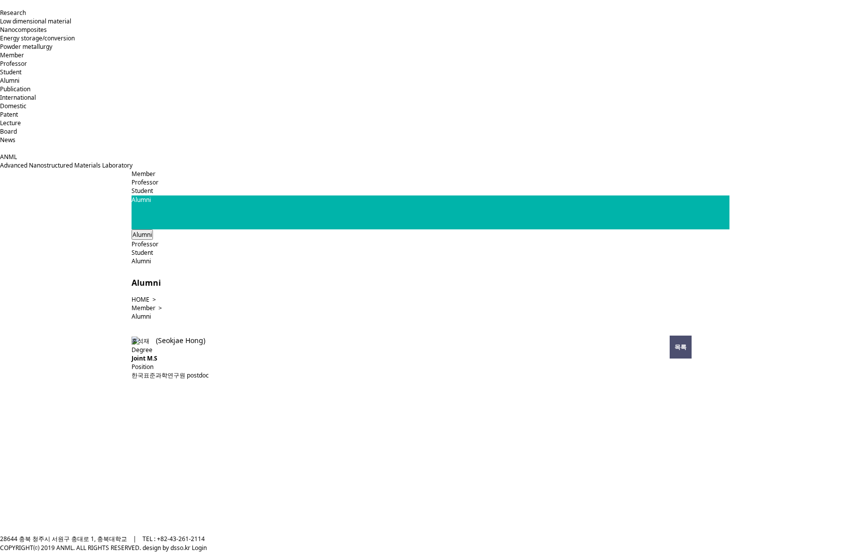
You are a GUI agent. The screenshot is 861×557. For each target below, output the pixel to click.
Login (199, 548)
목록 (681, 347)
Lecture (10, 123)
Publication (15, 89)
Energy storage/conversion (37, 38)
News (7, 140)
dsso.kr (181, 548)
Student (10, 72)
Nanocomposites (23, 29)
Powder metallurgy (26, 46)
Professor (13, 63)
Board (8, 131)
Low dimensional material (35, 21)
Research (13, 12)
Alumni (9, 80)
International (18, 97)
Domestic (13, 106)
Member (12, 55)
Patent (9, 114)
